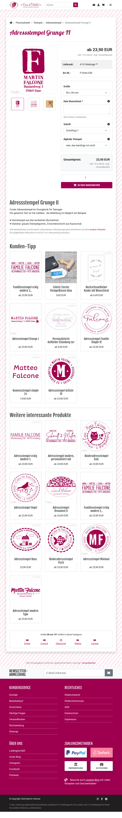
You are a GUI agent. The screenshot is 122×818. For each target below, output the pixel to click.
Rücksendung (16, 725)
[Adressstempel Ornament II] (61, 487)
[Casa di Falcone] (25, 4)
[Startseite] (11, 22)
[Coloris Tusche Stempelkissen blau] (61, 267)
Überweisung (75, 768)
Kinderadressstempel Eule (96, 457)
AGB (67, 707)
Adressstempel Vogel (25, 507)
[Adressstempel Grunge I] (25, 318)
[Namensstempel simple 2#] (25, 370)
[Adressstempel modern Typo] (25, 590)
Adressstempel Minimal (96, 559)
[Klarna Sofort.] (101, 752)
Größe (67, 86)
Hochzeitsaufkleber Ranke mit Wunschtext (96, 288)
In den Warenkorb (89, 185)
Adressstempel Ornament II (61, 509)
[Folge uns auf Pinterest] (106, 798)
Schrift (67, 124)
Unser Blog (15, 756)
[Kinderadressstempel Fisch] (61, 539)
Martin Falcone (33, 798)
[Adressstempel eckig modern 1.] (25, 435)
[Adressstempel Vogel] (25, 487)
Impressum (70, 719)
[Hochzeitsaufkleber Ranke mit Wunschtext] (96, 267)
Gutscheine (15, 707)
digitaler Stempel (73, 139)
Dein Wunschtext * (73, 101)
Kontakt (13, 694)
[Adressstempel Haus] (25, 539)
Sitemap (13, 731)
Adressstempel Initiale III (61, 392)
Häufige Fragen (17, 713)
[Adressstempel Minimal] (96, 539)
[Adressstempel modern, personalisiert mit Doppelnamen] (61, 435)
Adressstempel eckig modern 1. (25, 457)
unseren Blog (92, 779)
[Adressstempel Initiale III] (61, 370)
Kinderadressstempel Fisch (61, 560)
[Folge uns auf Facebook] (102, 798)
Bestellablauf (16, 700)
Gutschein (101, 768)
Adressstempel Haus (25, 559)
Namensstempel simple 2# (26, 392)
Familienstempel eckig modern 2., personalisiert (25, 290)
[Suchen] (75, 5)
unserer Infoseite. (98, 229)
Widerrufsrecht (72, 694)
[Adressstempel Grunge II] (33, 70)
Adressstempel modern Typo (25, 612)
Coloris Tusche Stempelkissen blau (61, 288)
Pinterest (14, 775)
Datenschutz (71, 713)
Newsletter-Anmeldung (18, 672)
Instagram (14, 762)
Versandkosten (105, 54)
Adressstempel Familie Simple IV (96, 340)
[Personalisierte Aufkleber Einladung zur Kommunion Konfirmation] (61, 318)
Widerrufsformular (74, 700)
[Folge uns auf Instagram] (98, 798)
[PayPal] (76, 752)
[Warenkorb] (103, 5)
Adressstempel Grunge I (25, 338)
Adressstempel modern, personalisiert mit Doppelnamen (61, 459)
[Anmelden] (109, 672)
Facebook (14, 768)
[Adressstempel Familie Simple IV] (96, 318)
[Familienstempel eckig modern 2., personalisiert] (25, 267)
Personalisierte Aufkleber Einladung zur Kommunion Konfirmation (61, 343)
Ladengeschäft (17, 750)
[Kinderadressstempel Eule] (96, 435)
